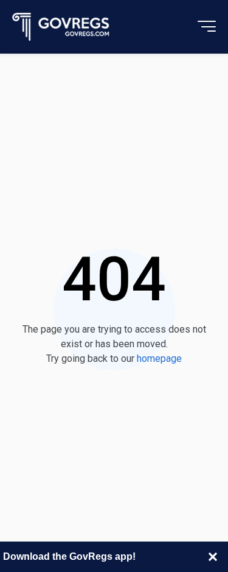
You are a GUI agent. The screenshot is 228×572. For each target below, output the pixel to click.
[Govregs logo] (61, 27)
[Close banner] (213, 557)
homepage (159, 358)
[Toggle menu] (207, 27)
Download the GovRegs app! (69, 556)
